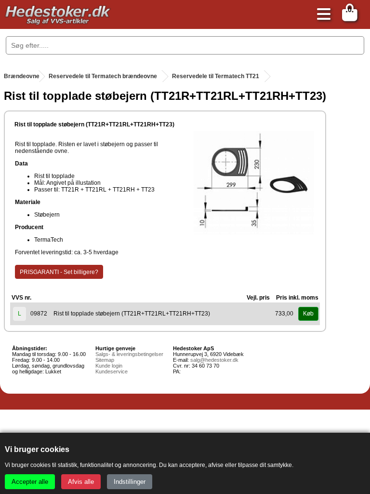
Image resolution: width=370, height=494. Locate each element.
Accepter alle (30, 481)
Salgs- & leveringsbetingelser (129, 354)
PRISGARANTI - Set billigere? (59, 272)
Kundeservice (111, 371)
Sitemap (104, 360)
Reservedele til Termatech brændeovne (103, 76)
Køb (308, 313)
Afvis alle (81, 481)
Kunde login (108, 366)
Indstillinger (129, 481)
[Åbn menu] (321, 14)
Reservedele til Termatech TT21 (215, 76)
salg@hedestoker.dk (214, 360)
